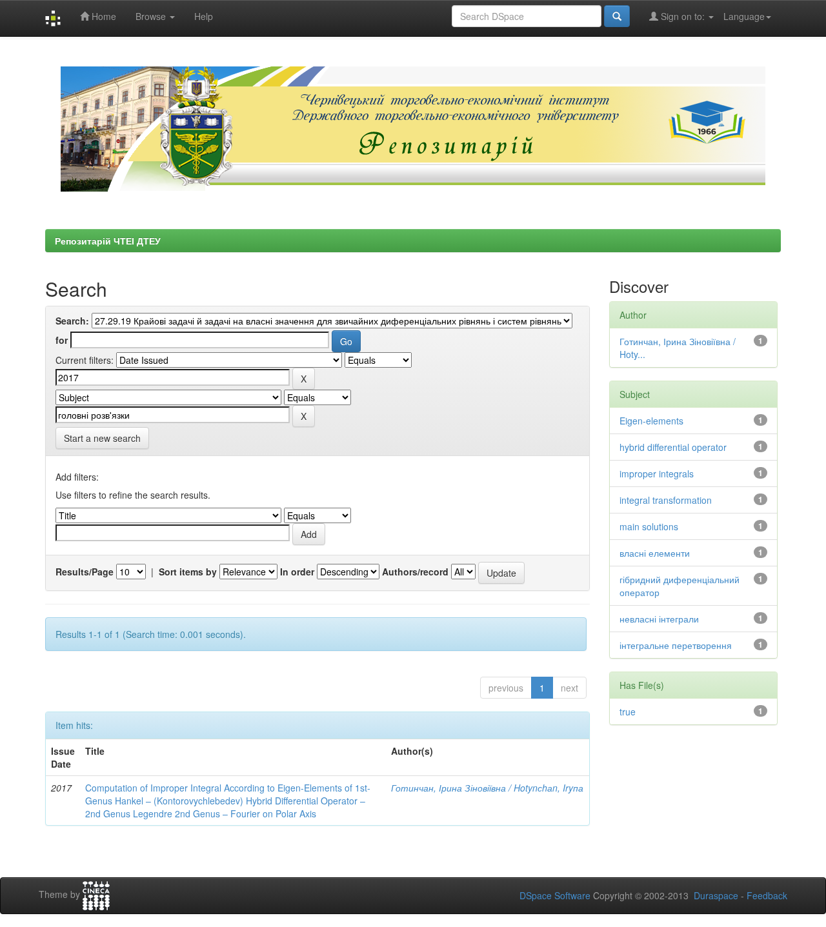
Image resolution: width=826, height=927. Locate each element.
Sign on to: (682, 16)
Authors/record (415, 571)
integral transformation (666, 499)
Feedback (767, 895)
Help (203, 16)
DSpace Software (554, 895)
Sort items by (188, 571)
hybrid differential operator (673, 447)
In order (297, 571)
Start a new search (102, 438)
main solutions (649, 526)
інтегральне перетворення (676, 645)
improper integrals (657, 473)
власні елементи (655, 552)
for (61, 340)
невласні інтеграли (659, 618)
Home (102, 16)
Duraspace (716, 895)
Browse (152, 16)
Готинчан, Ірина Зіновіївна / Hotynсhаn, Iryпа (487, 787)
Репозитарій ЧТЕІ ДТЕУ (108, 240)
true (628, 711)
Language (744, 16)
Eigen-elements (651, 420)
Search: (72, 320)
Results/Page (84, 571)
